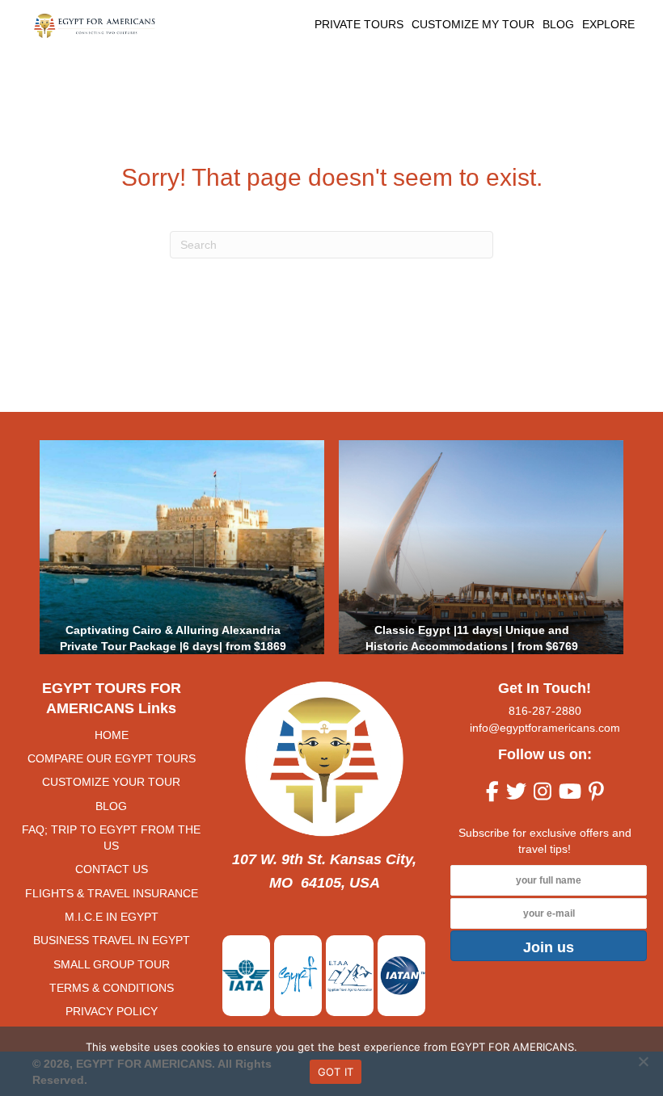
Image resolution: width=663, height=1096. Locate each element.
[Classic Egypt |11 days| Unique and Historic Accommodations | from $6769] (481, 547)
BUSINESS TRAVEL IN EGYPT (111, 940)
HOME (112, 735)
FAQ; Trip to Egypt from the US (111, 837)
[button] (548, 945)
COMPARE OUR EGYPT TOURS (111, 758)
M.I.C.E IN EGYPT (111, 916)
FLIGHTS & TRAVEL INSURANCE (111, 893)
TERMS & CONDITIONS (111, 987)
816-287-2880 (545, 710)
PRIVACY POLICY (111, 1011)
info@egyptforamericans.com (545, 727)
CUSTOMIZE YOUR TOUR (111, 781)
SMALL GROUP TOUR (111, 964)
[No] (643, 1061)
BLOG (111, 806)
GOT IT (336, 1071)
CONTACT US (111, 869)
